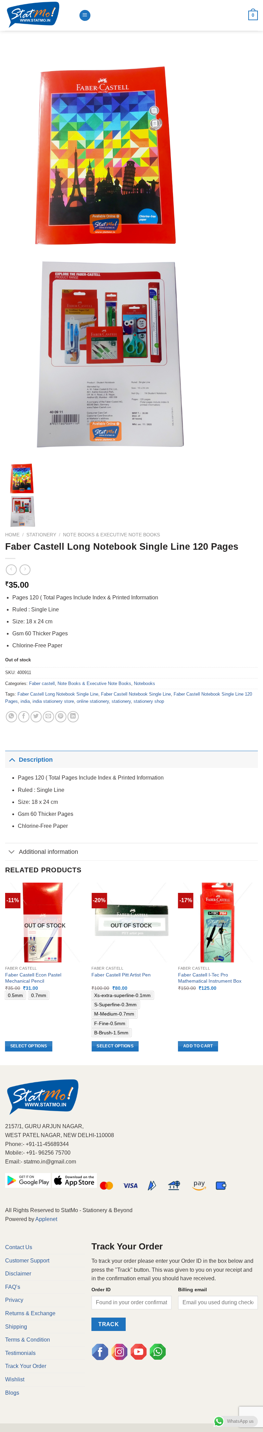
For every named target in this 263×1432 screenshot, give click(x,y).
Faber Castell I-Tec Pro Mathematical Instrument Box (209, 978)
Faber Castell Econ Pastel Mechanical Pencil (33, 978)
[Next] (257, 973)
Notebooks (144, 683)
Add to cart (198, 1046)
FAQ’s (12, 1287)
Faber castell (42, 683)
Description (36, 759)
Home (12, 534)
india (25, 701)
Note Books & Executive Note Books (111, 534)
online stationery (93, 701)
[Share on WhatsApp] (11, 716)
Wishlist (14, 1379)
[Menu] (84, 15)
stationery (121, 701)
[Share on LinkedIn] (73, 716)
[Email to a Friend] (48, 716)
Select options (28, 1046)
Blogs (12, 1393)
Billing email (192, 1289)
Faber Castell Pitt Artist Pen (121, 975)
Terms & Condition (27, 1340)
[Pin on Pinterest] (60, 716)
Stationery (41, 534)
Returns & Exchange (30, 1313)
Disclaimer (18, 1274)
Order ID (101, 1289)
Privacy (14, 1300)
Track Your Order (25, 1366)
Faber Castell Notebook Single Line (136, 694)
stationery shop (149, 701)
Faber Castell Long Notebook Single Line (57, 694)
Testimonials (20, 1353)
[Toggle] (11, 759)
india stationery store (53, 701)
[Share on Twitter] (36, 716)
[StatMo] (39, 15)
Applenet (46, 1219)
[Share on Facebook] (23, 716)
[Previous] (5, 973)
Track (108, 1324)
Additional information (48, 851)
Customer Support (27, 1260)
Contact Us (18, 1247)
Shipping (16, 1327)
